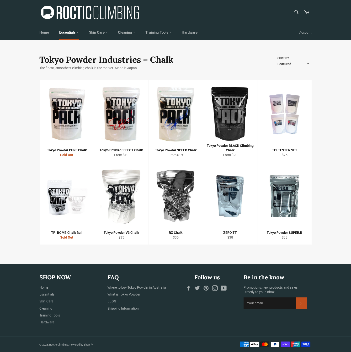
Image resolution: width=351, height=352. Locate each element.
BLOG (111, 301)
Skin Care (97, 32)
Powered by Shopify (81, 344)
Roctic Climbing (58, 344)
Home (44, 32)
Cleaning (125, 32)
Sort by (283, 58)
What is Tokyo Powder (123, 294)
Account (305, 32)
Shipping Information (123, 308)
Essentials (68, 32)
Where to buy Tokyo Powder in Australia (136, 287)
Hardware (189, 32)
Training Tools (157, 32)
